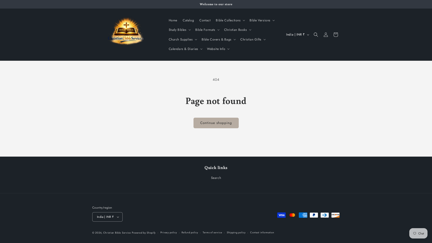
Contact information (262, 232)
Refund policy (190, 232)
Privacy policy (168, 232)
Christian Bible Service (117, 232)
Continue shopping (216, 122)
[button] (230, 20)
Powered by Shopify (144, 232)
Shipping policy (236, 232)
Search (216, 178)
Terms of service (212, 232)
